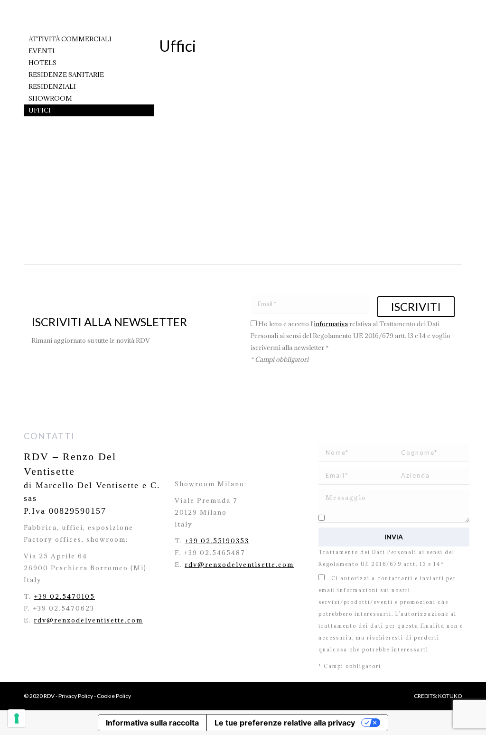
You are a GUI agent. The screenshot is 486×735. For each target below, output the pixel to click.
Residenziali (52, 86)
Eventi (41, 51)
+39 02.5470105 (64, 596)
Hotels (42, 62)
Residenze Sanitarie (66, 74)
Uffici (39, 110)
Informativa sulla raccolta (152, 722)
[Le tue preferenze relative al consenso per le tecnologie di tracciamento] (17, 718)
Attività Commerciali (70, 39)
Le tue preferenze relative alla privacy (285, 722)
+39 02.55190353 (217, 541)
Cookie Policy (114, 695)
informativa (331, 324)
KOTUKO (450, 695)
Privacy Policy (75, 695)
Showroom (50, 98)
